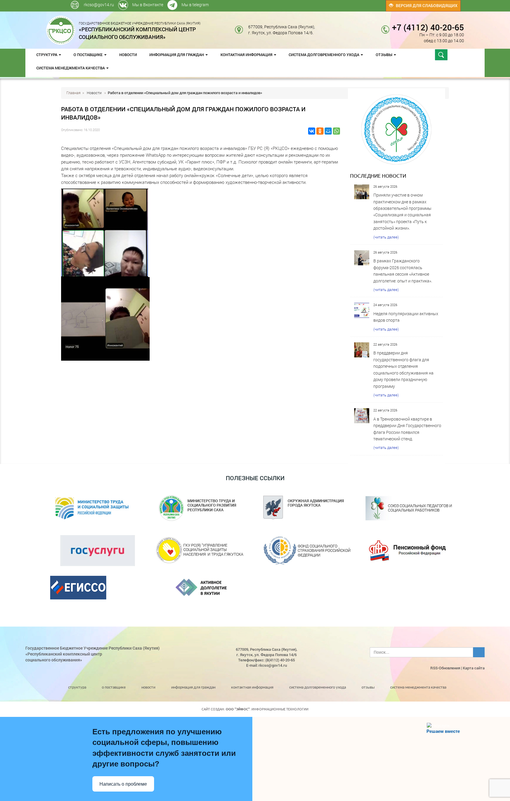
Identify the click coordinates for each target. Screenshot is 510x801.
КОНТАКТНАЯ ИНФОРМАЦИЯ (246, 54)
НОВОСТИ (128, 54)
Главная (73, 92)
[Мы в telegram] (336, 3)
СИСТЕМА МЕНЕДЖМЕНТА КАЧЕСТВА (71, 68)
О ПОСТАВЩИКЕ (88, 54)
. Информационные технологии (267, 709)
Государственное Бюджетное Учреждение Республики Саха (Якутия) (140, 30)
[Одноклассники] (319, 131)
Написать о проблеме (123, 784)
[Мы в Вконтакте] (335, 3)
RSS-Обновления (445, 668)
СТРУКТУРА (47, 54)
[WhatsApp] (336, 131)
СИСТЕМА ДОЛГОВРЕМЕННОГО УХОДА (324, 54)
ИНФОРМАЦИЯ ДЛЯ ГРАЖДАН (177, 54)
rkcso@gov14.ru (99, 4)
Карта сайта (474, 668)
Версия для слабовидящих (425, 5)
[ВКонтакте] (311, 131)
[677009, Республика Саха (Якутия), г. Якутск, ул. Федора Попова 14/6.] (319, 27)
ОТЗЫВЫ (384, 54)
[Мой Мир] (328, 131)
